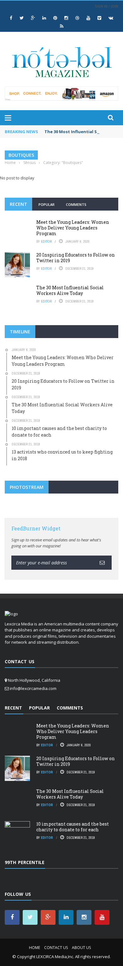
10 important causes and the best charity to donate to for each (72, 827)
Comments (76, 204)
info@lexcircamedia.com (33, 688)
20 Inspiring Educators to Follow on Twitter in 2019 (75, 257)
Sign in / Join (106, 6)
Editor (46, 241)
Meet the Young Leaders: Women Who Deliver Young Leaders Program (72, 227)
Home (34, 947)
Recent (18, 204)
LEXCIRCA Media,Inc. (55, 956)
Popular (46, 204)
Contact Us (56, 947)
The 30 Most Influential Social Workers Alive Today (70, 290)
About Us (81, 947)
